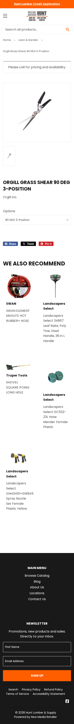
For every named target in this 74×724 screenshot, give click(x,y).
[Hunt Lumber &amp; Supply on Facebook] (67, 701)
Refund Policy (53, 689)
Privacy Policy (31, 689)
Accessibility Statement (49, 694)
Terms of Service (17, 694)
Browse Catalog (37, 575)
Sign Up (37, 676)
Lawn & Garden (28, 40)
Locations (37, 593)
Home (7, 40)
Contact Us (37, 599)
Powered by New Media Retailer (35, 717)
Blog (37, 581)
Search (13, 689)
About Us (37, 587)
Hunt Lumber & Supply (41, 713)
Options (9, 211)
